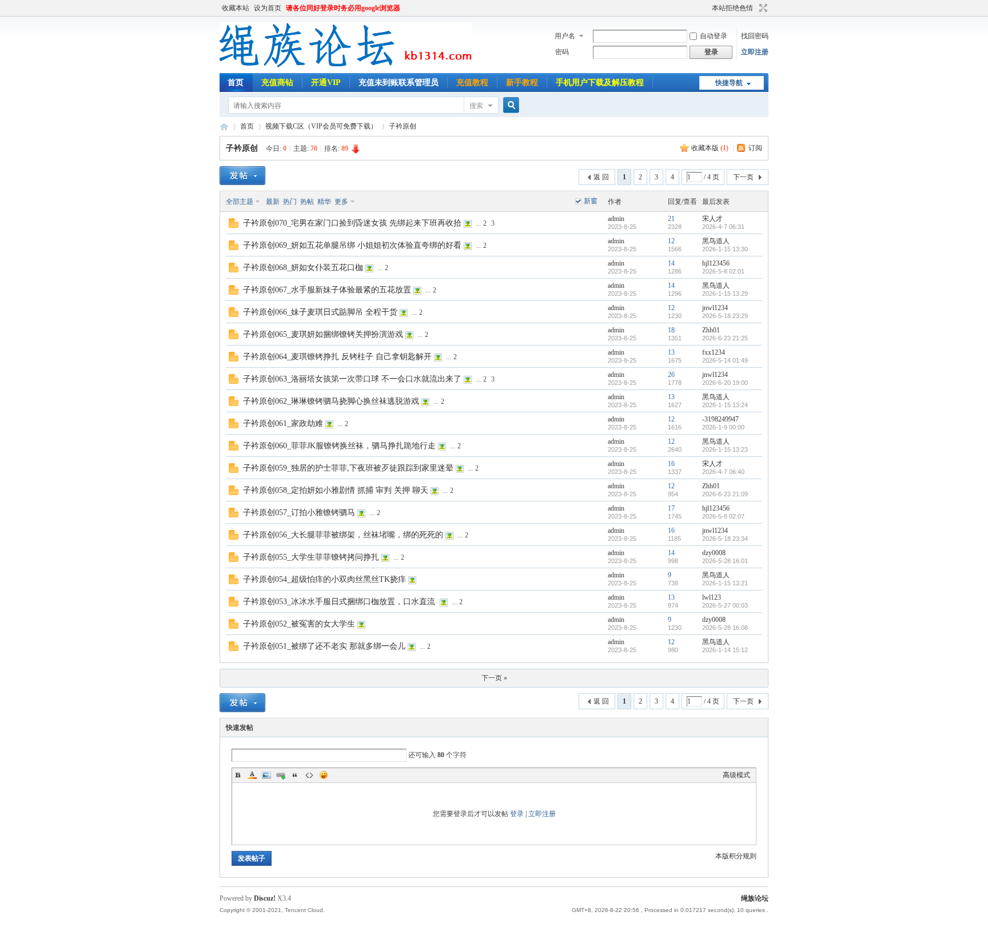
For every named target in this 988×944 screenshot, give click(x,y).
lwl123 (711, 597)
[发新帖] (242, 175)
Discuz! (265, 898)
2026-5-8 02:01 (723, 271)
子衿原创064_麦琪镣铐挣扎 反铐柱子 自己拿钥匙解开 (337, 356)
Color (252, 775)
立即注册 (754, 52)
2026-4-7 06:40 (723, 471)
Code (309, 775)
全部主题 (239, 202)
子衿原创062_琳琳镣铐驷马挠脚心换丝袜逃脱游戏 (331, 401)
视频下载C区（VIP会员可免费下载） (321, 126)
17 (671, 508)
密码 (562, 52)
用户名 (565, 36)
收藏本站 (235, 8)
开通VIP (326, 82)
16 (671, 464)
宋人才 (712, 219)
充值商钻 (277, 82)
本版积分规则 (735, 856)
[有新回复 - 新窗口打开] (233, 226)
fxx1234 (713, 352)
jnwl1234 (715, 308)
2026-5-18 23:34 (725, 538)
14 (671, 263)
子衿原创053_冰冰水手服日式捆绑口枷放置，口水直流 (340, 601)
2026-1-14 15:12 (725, 649)
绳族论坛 (224, 126)
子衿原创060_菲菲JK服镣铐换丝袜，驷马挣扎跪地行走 (339, 445)
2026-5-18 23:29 (725, 315)
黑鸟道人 (716, 241)
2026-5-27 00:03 (725, 605)
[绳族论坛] (346, 66)
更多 (341, 202)
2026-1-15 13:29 (725, 293)
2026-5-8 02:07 (723, 516)
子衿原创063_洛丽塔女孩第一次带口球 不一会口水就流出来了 (352, 379)
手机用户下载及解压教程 (600, 82)
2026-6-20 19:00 (725, 382)
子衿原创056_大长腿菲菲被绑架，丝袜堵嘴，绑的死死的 (343, 535)
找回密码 (754, 36)
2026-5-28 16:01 (725, 560)
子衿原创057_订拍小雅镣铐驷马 (299, 512)
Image (266, 775)
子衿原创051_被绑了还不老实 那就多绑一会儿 (324, 646)
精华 (324, 202)
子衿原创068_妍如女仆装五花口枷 (303, 267)
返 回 (601, 177)
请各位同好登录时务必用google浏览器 (343, 8)
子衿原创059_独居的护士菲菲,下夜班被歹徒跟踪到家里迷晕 (348, 468)
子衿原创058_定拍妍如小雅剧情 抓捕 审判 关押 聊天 (335, 490)
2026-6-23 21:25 (725, 338)
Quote (295, 775)
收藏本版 (709, 148)
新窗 (590, 201)
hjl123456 (716, 263)
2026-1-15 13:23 (725, 449)
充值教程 (472, 82)
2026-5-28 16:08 (725, 627)
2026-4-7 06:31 (723, 226)
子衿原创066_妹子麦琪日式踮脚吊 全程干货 (320, 312)
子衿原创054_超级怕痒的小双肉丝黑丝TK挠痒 (324, 579)
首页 (236, 82)
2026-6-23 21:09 (725, 494)
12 (671, 241)
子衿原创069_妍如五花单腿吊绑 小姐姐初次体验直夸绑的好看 (352, 245)
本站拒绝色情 (732, 8)
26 (671, 375)
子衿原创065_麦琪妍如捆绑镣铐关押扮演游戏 (323, 334)
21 (671, 219)
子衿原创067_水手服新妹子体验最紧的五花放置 (327, 290)
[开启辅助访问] (707, 8)
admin (616, 219)
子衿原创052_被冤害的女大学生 (299, 624)
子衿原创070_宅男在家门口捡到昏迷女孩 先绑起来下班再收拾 (352, 223)
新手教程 (522, 82)
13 (671, 352)
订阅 (755, 148)
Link (280, 775)
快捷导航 (729, 83)
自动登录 (713, 36)
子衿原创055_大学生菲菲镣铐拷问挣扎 (311, 557)
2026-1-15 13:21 (725, 583)
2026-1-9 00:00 (723, 427)
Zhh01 (711, 330)
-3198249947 (720, 419)
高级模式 (736, 775)
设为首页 (267, 8)
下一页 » (494, 678)
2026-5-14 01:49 (725, 360)
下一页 (743, 177)
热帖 (307, 202)
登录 (517, 814)
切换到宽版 (761, 8)
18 (671, 330)
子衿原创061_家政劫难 (283, 423)
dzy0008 (714, 553)
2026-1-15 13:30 (725, 249)
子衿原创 (402, 126)
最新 (273, 202)
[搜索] (509, 105)
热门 (290, 202)
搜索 (476, 106)
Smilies (323, 775)
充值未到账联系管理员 (398, 82)
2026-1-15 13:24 (725, 404)
